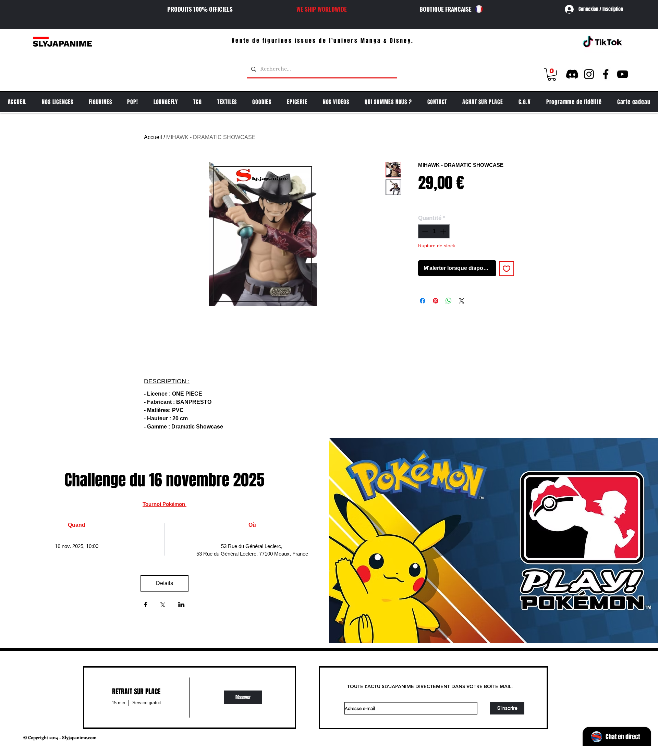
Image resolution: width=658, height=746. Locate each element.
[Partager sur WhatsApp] (448, 301)
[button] (551, 74)
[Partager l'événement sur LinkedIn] (181, 605)
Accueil (153, 137)
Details (164, 583)
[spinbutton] (434, 231)
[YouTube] (622, 74)
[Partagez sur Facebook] (422, 301)
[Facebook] (605, 74)
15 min (118, 702)
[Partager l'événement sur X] (163, 605)
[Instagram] (589, 74)
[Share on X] (462, 301)
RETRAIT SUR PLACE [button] (136, 691)
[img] (243, 697)
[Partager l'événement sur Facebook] (145, 605)
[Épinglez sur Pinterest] (435, 301)
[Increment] (444, 231)
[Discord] (572, 74)
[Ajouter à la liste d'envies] (506, 268)
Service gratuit (146, 702)
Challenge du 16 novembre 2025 (164, 480)
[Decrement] (424, 231)
